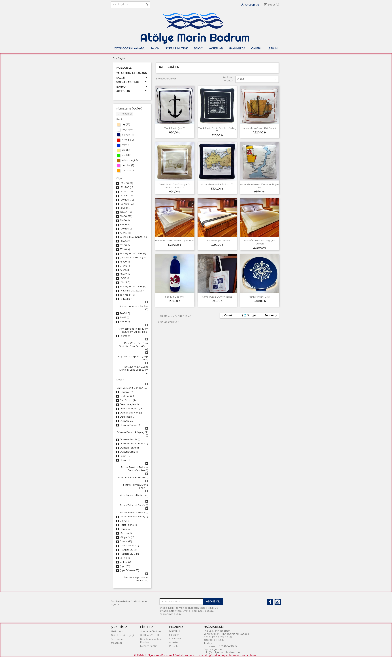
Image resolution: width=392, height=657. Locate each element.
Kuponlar (174, 646)
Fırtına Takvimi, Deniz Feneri (135, 486)
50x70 (125, 224)
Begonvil (127, 391)
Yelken (125, 562)
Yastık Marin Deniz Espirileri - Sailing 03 (217, 130)
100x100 (127, 199)
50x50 (126, 216)
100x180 (126, 228)
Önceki (227, 315)
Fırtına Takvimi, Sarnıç (134, 516)
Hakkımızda (237, 48)
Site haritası (117, 639)
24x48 (125, 265)
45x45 (125, 282)
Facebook (270, 602)
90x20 (125, 313)
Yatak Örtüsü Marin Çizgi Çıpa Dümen (259, 242)
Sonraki (271, 315)
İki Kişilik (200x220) (132, 290)
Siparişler (174, 634)
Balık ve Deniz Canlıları (132, 387)
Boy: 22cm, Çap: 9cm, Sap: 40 (133, 358)
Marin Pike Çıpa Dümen (217, 240)
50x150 (125, 207)
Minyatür (127, 537)
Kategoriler (124, 67)
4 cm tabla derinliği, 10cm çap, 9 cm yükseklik (133, 330)
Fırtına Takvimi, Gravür (133, 505)
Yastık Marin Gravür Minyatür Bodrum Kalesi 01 (175, 186)
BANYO (198, 48)
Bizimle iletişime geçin (123, 635)
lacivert (128, 134)
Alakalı (257, 79)
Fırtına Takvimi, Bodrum (132, 477)
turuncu (128, 170)
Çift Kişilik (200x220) (133, 257)
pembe (128, 165)
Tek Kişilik (127, 294)
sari (126, 149)
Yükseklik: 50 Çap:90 (133, 236)
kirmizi (128, 139)
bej (126, 124)
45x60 (125, 261)
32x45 (125, 269)
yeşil (126, 155)
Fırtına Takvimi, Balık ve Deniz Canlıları (134, 469)
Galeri (256, 48)
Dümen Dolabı (130, 425)
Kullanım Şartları (148, 646)
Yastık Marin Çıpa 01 (174, 128)
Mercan (126, 533)
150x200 (127, 187)
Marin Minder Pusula (260, 296)
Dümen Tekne (130, 447)
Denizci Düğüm (131, 408)
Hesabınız (176, 626)
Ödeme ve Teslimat (150, 631)
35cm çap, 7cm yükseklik (133, 308)
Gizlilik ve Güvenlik (150, 635)
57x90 (125, 245)
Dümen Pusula (130, 439)
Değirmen (127, 416)
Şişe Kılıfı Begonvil (174, 296)
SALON (155, 48)
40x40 (126, 212)
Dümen (127, 420)
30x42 (125, 274)
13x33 (125, 278)
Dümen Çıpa (129, 451)
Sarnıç (125, 557)
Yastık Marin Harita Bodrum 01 (217, 184)
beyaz (128, 129)
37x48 (125, 249)
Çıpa (125, 566)
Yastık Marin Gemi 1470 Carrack (259, 128)
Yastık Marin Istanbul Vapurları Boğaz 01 (259, 186)
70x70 (125, 321)
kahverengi (130, 160)
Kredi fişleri (175, 638)
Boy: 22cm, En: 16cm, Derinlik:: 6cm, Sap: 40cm (133, 346)
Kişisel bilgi (175, 631)
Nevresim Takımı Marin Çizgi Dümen (174, 240)
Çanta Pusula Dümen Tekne (217, 296)
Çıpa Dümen (129, 570)
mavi (126, 144)
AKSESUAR (216, 48)
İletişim (272, 48)
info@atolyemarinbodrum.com (223, 652)
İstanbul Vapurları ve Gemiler (136, 579)
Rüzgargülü (128, 549)
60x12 (124, 317)
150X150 (127, 203)
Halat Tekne (128, 524)
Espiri (125, 455)
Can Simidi (128, 400)
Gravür (125, 520)
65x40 (125, 335)
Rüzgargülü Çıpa (131, 553)
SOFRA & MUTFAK (176, 48)
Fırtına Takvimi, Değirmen (133, 496)
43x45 (125, 232)
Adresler (173, 642)
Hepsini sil (124, 113)
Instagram (278, 602)
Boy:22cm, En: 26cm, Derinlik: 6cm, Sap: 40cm (133, 369)
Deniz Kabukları (131, 412)
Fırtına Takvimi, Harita (134, 512)
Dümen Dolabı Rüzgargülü (132, 434)
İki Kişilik (126, 298)
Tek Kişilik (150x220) (133, 253)
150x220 (127, 191)
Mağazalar (116, 643)
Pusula (126, 541)
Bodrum (127, 396)
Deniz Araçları (129, 404)
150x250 (127, 195)
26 (254, 315)
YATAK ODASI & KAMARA (129, 48)
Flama (125, 460)
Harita (125, 528)
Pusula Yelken (129, 545)
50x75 (125, 241)
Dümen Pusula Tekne (134, 443)
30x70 (125, 220)
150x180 (126, 183)
